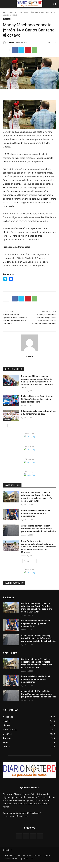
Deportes (13, 12)
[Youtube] (40, 836)
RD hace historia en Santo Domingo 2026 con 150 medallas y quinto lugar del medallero (37, 399)
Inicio (5, 12)
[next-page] (9, 425)
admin (11, 43)
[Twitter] (21, 50)
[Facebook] (15, 50)
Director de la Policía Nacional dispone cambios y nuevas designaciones (35, 513)
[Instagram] (26, 836)
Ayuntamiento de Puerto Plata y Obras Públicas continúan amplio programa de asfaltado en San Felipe (38, 528)
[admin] (5, 42)
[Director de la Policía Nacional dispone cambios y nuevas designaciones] (11, 514)
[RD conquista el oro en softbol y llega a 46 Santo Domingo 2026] (11, 415)
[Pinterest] (28, 50)
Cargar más (28, 561)
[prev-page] (4, 425)
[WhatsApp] (34, 50)
